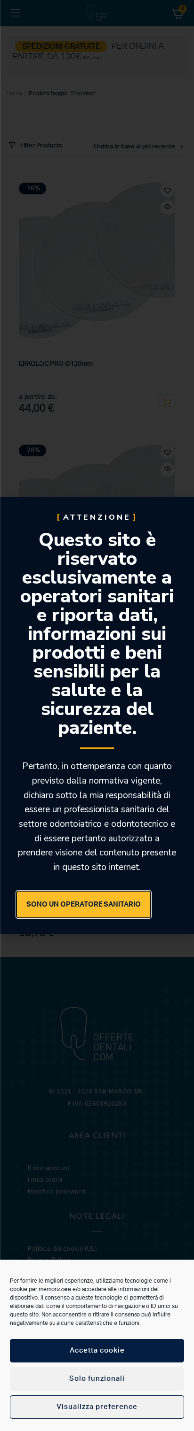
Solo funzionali (97, 1378)
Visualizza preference (97, 1406)
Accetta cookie (97, 1350)
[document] (97, 715)
